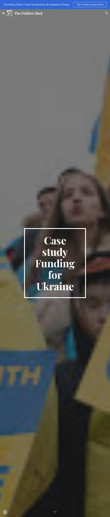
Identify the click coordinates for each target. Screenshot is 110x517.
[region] (55, 4)
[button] (3, 13)
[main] (55, 263)
